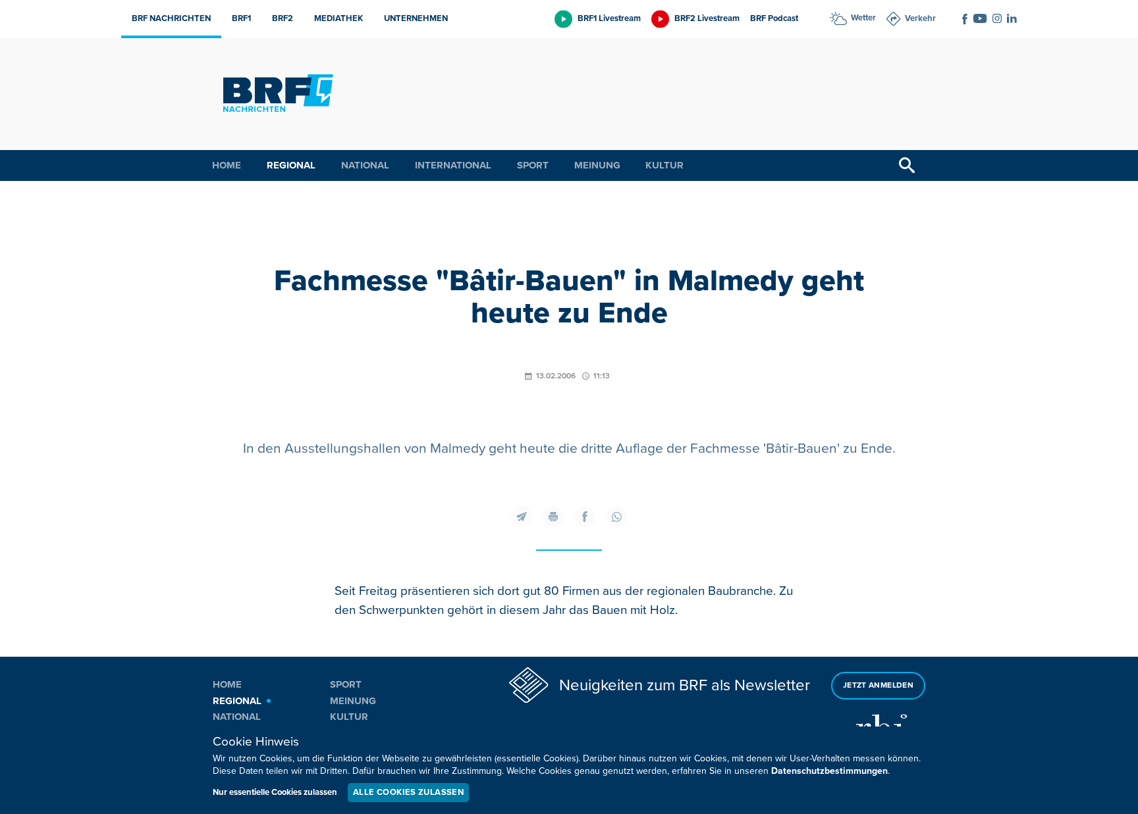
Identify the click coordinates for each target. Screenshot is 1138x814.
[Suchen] (907, 165)
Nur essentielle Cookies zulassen (275, 792)
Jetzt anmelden (878, 685)
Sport (533, 165)
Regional (291, 165)
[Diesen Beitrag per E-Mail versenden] (521, 516)
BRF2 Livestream (707, 18)
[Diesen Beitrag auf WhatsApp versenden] (616, 516)
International (453, 165)
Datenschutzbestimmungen (829, 770)
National (365, 165)
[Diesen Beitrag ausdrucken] (553, 516)
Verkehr (920, 18)
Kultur (664, 165)
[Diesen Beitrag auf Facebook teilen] (584, 516)
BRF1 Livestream (609, 18)
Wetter (863, 18)
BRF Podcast (774, 18)
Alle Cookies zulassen (408, 792)
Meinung (597, 165)
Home (226, 165)
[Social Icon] (964, 19)
